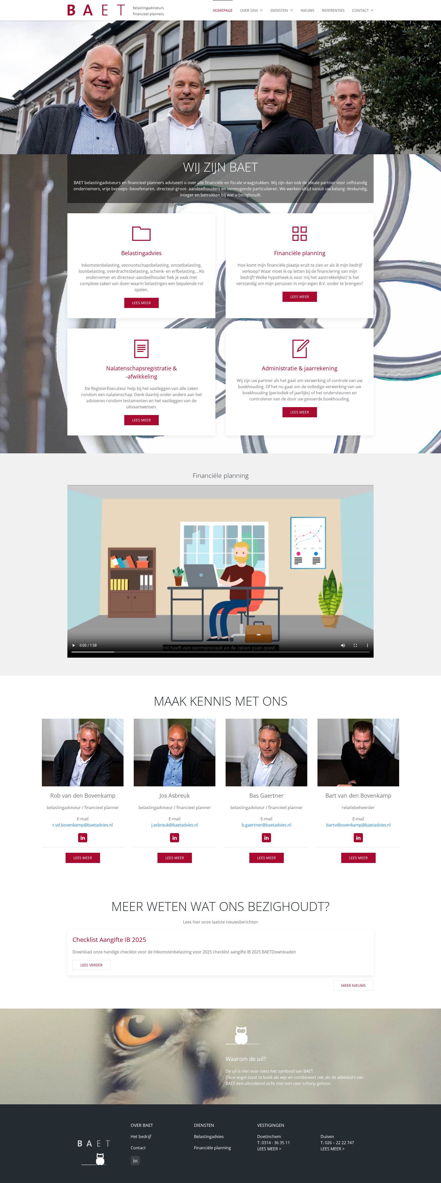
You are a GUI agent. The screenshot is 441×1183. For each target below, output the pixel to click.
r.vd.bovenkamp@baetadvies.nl (83, 825)
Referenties (333, 10)
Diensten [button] (279, 10)
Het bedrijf (141, 1136)
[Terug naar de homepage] (115, 10)
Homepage (222, 10)
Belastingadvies (209, 1136)
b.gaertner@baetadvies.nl (266, 825)
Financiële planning (212, 1148)
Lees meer (141, 302)
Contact (138, 1148)
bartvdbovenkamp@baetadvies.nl (358, 825)
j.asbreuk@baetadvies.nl (174, 825)
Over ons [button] (249, 10)
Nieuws (307, 10)
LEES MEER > (269, 1149)
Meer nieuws (353, 985)
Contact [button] (360, 10)
